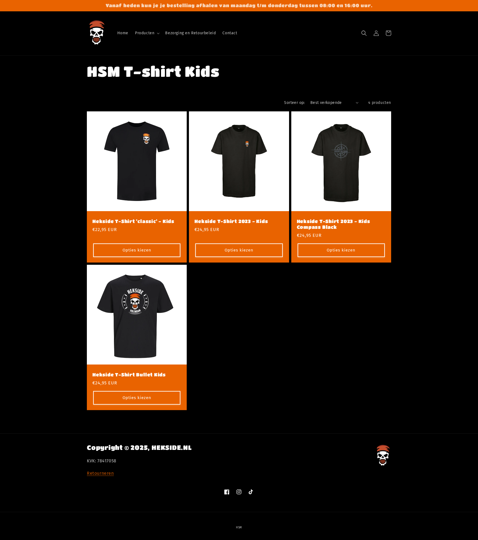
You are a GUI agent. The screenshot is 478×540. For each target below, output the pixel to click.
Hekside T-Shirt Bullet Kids (129, 374)
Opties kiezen (137, 250)
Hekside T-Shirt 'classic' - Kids (133, 221)
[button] (147, 33)
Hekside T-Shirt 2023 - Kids (231, 221)
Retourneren (100, 473)
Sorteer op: (294, 102)
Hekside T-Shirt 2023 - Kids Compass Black (333, 224)
